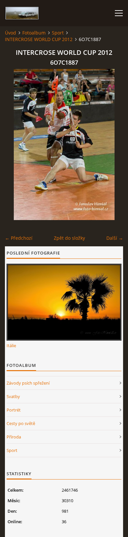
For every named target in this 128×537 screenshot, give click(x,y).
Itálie (11, 345)
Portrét (14, 410)
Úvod (10, 33)
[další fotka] (112, 144)
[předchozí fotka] (15, 144)
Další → (114, 238)
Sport (58, 33)
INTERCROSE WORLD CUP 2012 (39, 39)
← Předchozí (18, 238)
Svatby (13, 396)
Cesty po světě (21, 423)
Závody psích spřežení (28, 383)
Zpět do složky (69, 238)
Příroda (14, 437)
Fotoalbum (34, 33)
